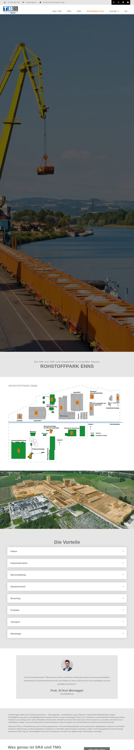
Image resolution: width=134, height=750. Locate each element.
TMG (79, 11)
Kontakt (113, 11)
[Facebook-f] (113, 2)
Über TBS (57, 11)
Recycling (15, 598)
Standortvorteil (17, 586)
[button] (67, 551)
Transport (15, 622)
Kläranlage (15, 634)
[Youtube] (128, 2)
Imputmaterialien (18, 563)
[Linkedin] (123, 2)
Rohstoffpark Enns (95, 11)
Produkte (14, 610)
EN (125, 11)
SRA (69, 11)
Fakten (13, 551)
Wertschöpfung (18, 575)
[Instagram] (118, 2)
